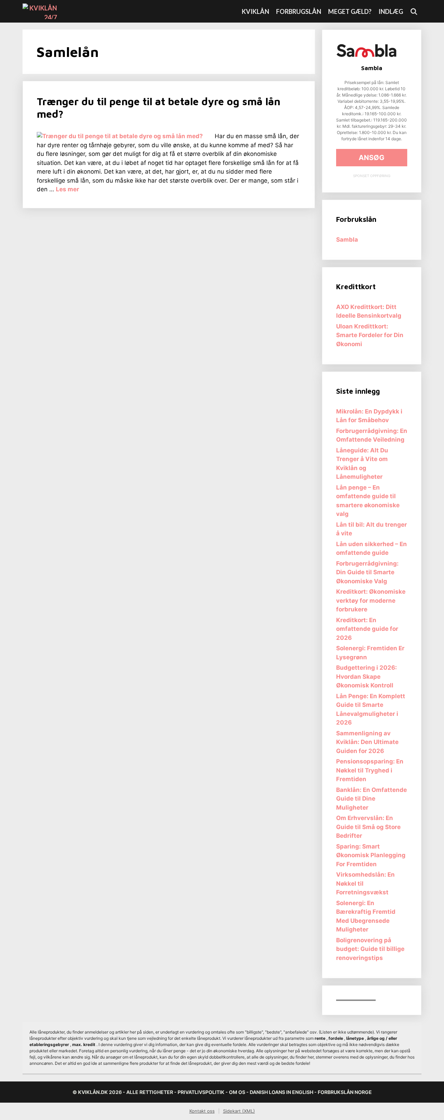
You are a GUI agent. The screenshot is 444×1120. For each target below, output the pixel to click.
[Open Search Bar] (414, 11)
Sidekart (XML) (239, 1111)
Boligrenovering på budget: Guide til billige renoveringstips (370, 949)
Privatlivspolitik (201, 1092)
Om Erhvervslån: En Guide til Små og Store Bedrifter (368, 826)
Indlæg (390, 11)
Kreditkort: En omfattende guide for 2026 (367, 629)
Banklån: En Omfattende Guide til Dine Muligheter (371, 798)
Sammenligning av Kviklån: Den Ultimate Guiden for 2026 (367, 742)
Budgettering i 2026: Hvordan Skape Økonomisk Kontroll (366, 676)
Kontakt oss (202, 1111)
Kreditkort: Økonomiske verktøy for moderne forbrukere (370, 600)
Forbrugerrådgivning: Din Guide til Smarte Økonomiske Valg (367, 572)
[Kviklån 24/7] (41, 11)
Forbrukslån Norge (345, 1092)
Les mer (67, 189)
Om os (237, 1092)
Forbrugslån (298, 11)
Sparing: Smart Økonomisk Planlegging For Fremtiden (370, 855)
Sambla (347, 239)
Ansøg (371, 157)
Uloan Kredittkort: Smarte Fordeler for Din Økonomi (369, 335)
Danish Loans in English (281, 1092)
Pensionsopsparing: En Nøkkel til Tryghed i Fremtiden (369, 770)
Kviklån (255, 11)
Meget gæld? (350, 11)
